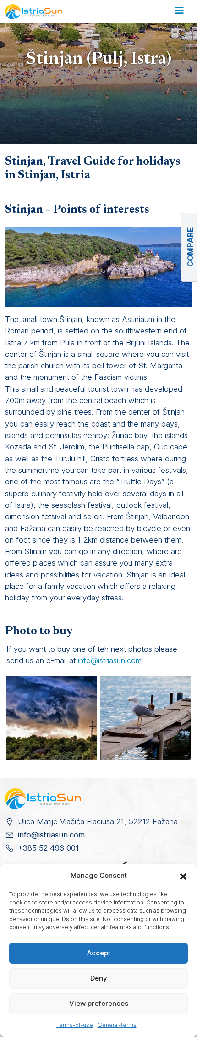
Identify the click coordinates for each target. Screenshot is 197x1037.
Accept (98, 952)
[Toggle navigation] (179, 12)
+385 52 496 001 (48, 848)
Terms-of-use (74, 1024)
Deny (98, 978)
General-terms (117, 1024)
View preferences (98, 1003)
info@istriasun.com (110, 660)
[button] (183, 875)
